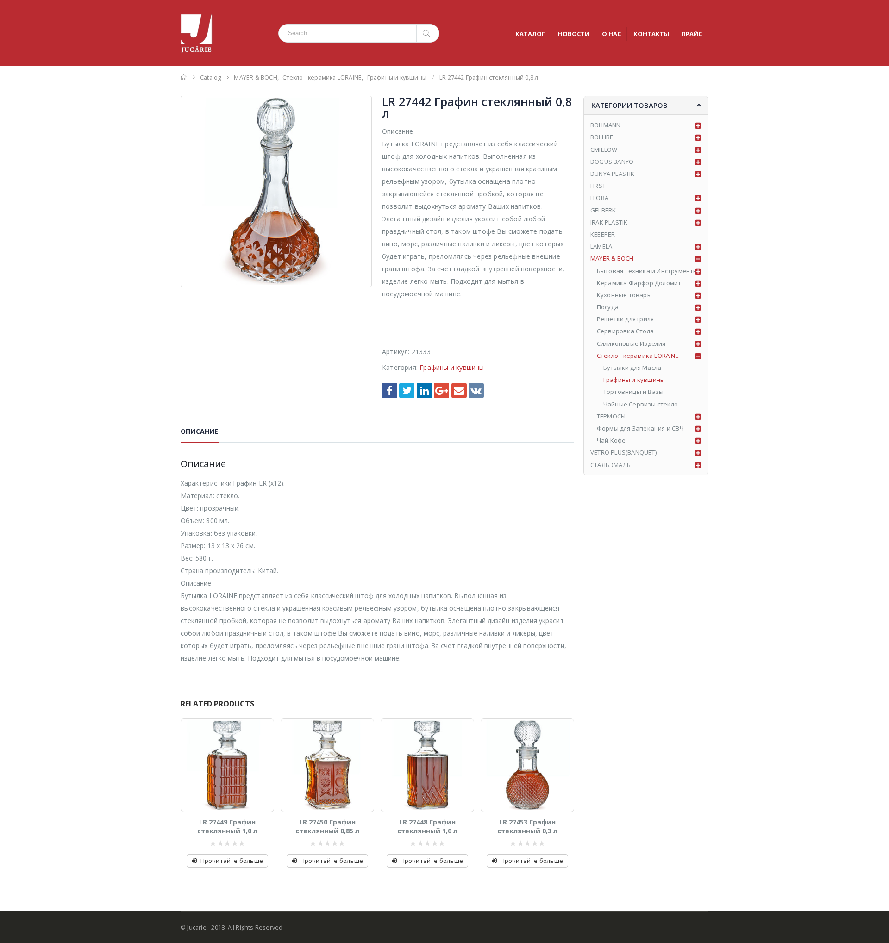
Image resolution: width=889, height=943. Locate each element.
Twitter (406, 390)
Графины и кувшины (451, 367)
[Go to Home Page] (184, 77)
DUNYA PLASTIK (612, 173)
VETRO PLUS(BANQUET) (623, 452)
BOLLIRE (601, 137)
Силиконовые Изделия (631, 343)
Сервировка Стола (625, 331)
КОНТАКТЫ (651, 34)
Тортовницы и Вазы (633, 391)
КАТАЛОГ (530, 34)
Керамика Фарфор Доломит (639, 283)
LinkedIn (424, 390)
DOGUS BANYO (611, 161)
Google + (441, 390)
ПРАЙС (692, 34)
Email (459, 390)
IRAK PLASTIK (608, 222)
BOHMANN (605, 125)
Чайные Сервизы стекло (640, 404)
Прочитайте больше (231, 860)
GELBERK (603, 210)
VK (476, 390)
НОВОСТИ (573, 34)
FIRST (598, 185)
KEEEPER (602, 234)
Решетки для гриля (625, 319)
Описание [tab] (200, 431)
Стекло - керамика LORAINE (638, 355)
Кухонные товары (624, 295)
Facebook (389, 390)
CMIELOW (603, 149)
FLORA (599, 198)
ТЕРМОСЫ (611, 416)
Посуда (608, 307)
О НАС (611, 34)
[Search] (428, 33)
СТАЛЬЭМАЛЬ (610, 465)
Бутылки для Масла (632, 367)
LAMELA (601, 246)
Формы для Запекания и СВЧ (640, 428)
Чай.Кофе (611, 440)
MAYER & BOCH (611, 258)
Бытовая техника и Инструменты (647, 271)
